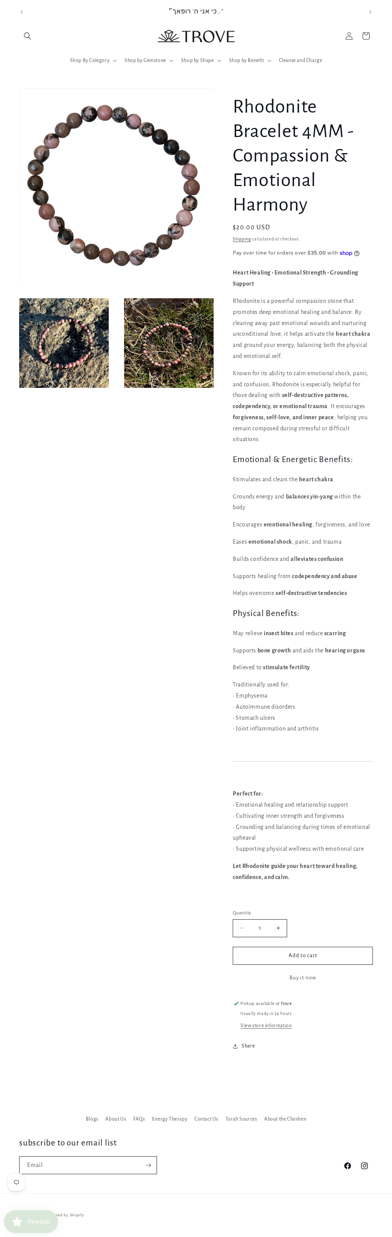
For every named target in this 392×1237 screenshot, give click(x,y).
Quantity (242, 912)
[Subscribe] (148, 1165)
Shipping (242, 239)
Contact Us (206, 1119)
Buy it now (302, 977)
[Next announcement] (370, 12)
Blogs (92, 1119)
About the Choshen (285, 1119)
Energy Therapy (169, 1119)
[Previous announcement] (21, 12)
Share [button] (248, 1046)
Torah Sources (241, 1119)
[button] (27, 36)
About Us (115, 1119)
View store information (266, 1025)
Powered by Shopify (65, 1215)
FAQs (139, 1119)
